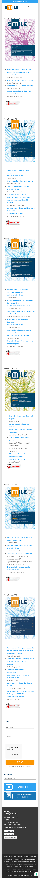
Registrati (28, 766)
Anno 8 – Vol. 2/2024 (11, 484)
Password (9, 736)
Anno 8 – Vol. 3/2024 (11, 238)
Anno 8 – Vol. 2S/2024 (12, 18)
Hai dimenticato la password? (15, 766)
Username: (9, 727)
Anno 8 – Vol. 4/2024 (11, 119)
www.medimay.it (22, 827)
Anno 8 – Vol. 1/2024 (11, 595)
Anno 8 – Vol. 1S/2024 (12, 369)
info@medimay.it (9, 827)
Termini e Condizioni (10, 837)
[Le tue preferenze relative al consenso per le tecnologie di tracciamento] (36, 874)
